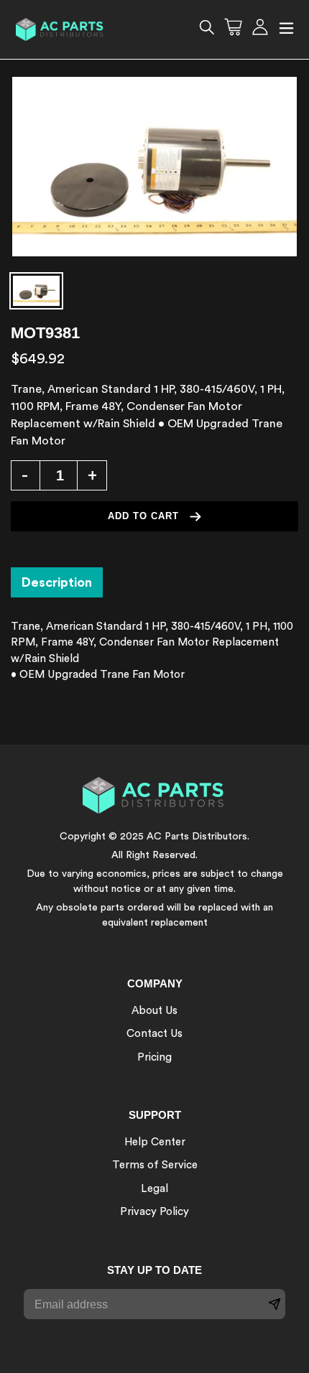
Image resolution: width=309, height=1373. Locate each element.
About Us (154, 1010)
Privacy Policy (154, 1211)
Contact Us (154, 1033)
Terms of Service (155, 1165)
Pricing (154, 1057)
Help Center (154, 1142)
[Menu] (286, 29)
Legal (154, 1188)
